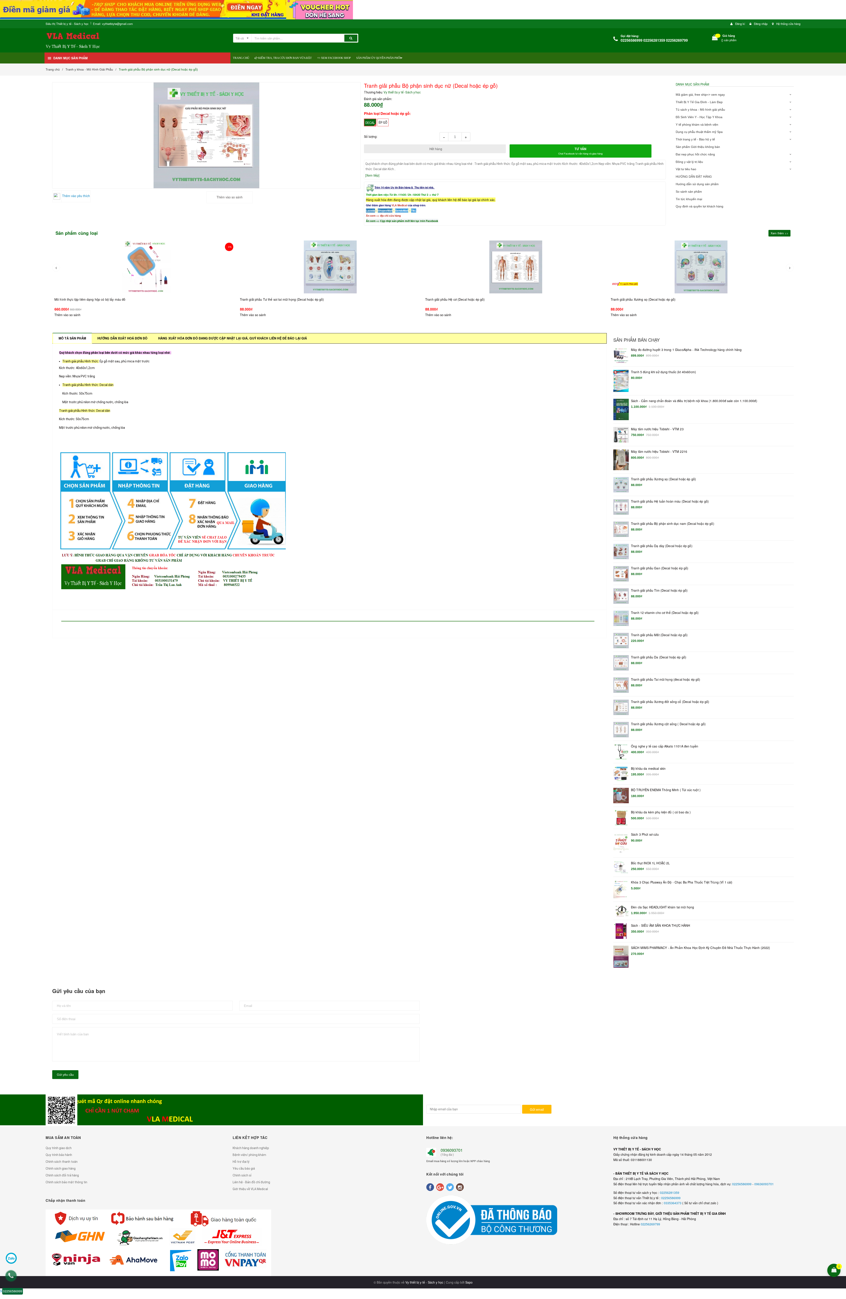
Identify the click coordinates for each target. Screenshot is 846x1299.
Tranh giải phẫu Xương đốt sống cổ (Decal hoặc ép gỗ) (670, 702)
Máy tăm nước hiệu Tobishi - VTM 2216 (659, 451)
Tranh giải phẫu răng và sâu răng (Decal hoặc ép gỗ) (648, 308)
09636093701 (764, 1184)
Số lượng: (370, 136)
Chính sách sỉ (242, 1175)
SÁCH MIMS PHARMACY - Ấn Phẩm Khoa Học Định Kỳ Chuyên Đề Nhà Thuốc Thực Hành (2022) (700, 948)
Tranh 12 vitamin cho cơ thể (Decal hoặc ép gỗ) (665, 613)
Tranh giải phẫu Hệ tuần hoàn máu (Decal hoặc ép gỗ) (670, 501)
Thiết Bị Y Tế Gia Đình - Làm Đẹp (699, 102)
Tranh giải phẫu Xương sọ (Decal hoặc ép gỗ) (457, 299)
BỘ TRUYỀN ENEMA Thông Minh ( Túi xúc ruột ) (666, 790)
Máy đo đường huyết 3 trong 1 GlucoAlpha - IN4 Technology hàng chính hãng (686, 350)
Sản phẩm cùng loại (77, 233)
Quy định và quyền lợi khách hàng (699, 206)
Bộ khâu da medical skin (648, 768)
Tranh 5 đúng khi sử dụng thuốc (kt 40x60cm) (663, 372)
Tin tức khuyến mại (689, 199)
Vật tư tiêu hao (686, 169)
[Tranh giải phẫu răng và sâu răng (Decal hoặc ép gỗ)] (701, 271)
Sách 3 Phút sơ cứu (645, 834)
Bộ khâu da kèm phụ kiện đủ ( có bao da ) (661, 812)
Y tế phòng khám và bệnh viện (697, 124)
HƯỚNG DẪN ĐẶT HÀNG (694, 176)
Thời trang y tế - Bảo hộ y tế (695, 139)
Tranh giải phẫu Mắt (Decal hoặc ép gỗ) (659, 635)
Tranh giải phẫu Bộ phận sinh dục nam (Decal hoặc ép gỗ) (672, 524)
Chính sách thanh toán (62, 1161)
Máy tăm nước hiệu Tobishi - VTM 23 (657, 429)
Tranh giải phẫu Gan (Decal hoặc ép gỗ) (659, 568)
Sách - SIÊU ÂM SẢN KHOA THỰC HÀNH (660, 925)
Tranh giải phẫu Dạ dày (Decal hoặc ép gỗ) (661, 546)
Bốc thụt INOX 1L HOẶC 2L (650, 863)
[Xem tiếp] (372, 175)
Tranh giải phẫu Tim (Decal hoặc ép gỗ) (659, 590)
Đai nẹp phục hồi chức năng (695, 154)
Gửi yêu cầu (65, 1074)
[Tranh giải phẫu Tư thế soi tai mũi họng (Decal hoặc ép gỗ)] (145, 266)
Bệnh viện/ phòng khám (249, 1155)
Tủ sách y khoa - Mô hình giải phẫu (700, 109)
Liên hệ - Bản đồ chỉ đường (251, 1182)
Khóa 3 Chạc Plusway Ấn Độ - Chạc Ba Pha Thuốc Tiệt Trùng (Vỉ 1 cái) (681, 882)
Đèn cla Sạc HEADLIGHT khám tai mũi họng (662, 907)
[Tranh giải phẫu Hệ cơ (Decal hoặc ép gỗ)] (330, 266)
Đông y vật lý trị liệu (689, 162)
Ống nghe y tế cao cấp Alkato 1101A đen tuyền (664, 746)
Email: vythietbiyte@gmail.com (113, 24)
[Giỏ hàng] (715, 38)
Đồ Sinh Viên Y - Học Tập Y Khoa (699, 117)
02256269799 (650, 1224)
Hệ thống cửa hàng (788, 24)
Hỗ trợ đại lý (241, 1161)
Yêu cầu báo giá (244, 1168)
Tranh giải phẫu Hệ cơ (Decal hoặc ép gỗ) (270, 299)
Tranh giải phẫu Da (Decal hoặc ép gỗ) (658, 657)
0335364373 (673, 1203)
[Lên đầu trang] (839, 1241)
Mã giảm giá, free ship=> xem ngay (700, 94)
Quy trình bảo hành (59, 1155)
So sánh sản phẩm (689, 191)
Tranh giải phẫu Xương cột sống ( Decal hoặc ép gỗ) (668, 724)
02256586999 (742, 1184)
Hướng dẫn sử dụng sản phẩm (697, 184)
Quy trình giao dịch (59, 1148)
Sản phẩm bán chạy (636, 339)
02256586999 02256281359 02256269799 (654, 40)
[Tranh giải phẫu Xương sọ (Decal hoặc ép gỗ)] (516, 266)
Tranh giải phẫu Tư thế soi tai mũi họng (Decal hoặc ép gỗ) (97, 299)
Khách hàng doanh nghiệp (251, 1148)
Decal (370, 123)
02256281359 (669, 1192)
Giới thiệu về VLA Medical (250, 1189)
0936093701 (452, 1150)
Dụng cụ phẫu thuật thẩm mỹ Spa (699, 132)
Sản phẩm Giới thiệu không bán (698, 147)
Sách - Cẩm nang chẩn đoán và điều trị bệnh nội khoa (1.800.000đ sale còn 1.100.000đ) (694, 401)
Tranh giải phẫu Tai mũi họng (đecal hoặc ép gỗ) (665, 679)
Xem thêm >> (779, 233)
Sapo (469, 1282)
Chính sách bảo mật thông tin (66, 1182)
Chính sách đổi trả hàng (62, 1175)
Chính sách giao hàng (61, 1168)
